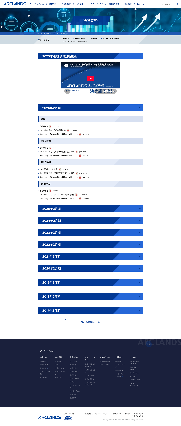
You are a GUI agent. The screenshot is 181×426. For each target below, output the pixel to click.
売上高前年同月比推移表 (111, 38)
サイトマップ (138, 414)
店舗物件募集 (113, 4)
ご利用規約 (87, 414)
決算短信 (44, 126)
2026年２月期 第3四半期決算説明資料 (57, 152)
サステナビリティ (96, 4)
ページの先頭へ (149, 344)
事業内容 (52, 4)
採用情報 (128, 4)
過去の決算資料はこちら (90, 322)
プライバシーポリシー (101, 414)
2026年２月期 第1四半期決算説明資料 (57, 194)
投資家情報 (47, 34)
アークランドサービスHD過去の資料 (75, 41)
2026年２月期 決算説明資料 (53, 130)
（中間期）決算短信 (48, 169)
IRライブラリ (57, 34)
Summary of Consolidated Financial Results (59, 134)
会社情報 (79, 4)
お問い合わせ (168, 4)
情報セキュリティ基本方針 (121, 414)
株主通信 (94, 38)
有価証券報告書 (80, 38)
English (140, 4)
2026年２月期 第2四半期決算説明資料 (57, 173)
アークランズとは (37, 4)
